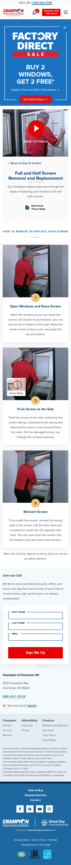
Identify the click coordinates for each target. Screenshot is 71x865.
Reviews (7, 735)
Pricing (25, 730)
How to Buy (35, 790)
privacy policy (21, 839)
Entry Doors (49, 735)
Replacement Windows (55, 725)
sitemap (52, 839)
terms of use (39, 839)
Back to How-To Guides (25, 163)
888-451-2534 (14, 696)
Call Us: (35, 2)
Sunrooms (48, 730)
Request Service (35, 795)
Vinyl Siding (49, 740)
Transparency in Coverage (35, 844)
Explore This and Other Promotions (34, 90)
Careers (7, 730)
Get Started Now (33, 99)
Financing (26, 725)
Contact (7, 725)
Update (32, 706)
